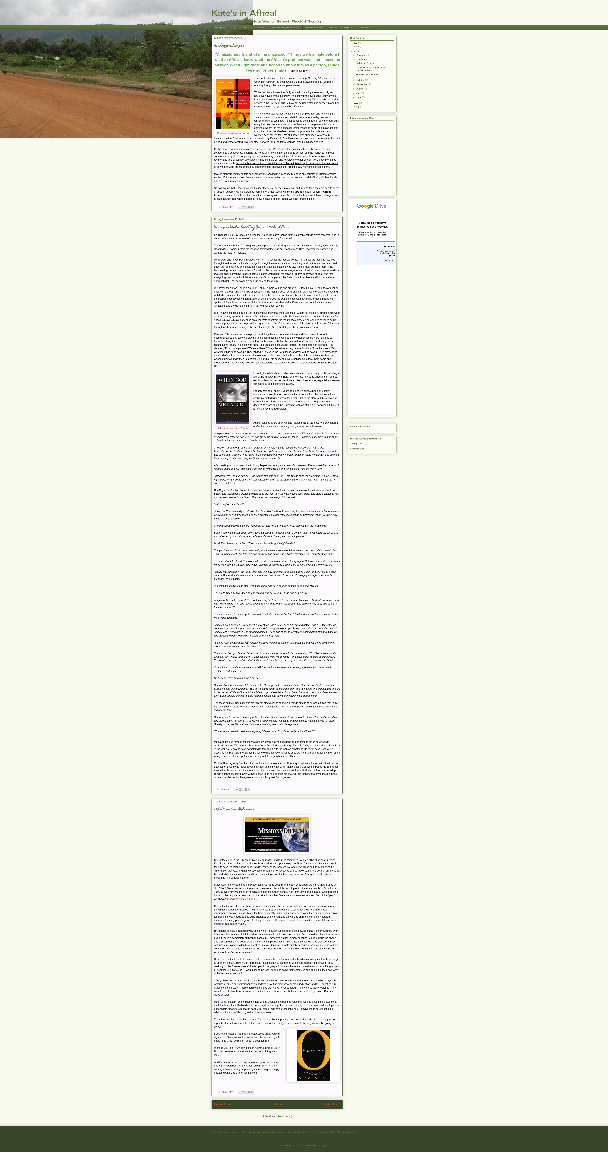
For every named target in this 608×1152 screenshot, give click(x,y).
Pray (233, 27)
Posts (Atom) (285, 1116)
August (360, 88)
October (360, 80)
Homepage (220, 27)
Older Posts (332, 1104)
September (362, 84)
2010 (356, 107)
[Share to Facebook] (248, 207)
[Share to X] (245, 207)
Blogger (323, 1145)
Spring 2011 (356, 443)
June (359, 97)
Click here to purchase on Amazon (233, 133)
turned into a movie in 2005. (242, 899)
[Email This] (239, 207)
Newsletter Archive (314, 27)
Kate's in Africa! (244, 13)
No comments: (225, 207)
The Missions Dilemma (234, 809)
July (358, 93)
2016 (356, 51)
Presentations (364, 27)
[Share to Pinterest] (251, 207)
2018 (356, 42)
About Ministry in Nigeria (340, 27)
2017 (356, 47)
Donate (245, 27)
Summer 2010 (357, 448)
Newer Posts (222, 1104)
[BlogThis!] (242, 207)
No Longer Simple (229, 45)
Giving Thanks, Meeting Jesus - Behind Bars (252, 227)
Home (278, 1104)
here (265, 1037)
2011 (356, 103)
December (361, 55)
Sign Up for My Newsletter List (285, 27)
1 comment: (223, 789)
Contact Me (259, 27)
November (361, 59)
